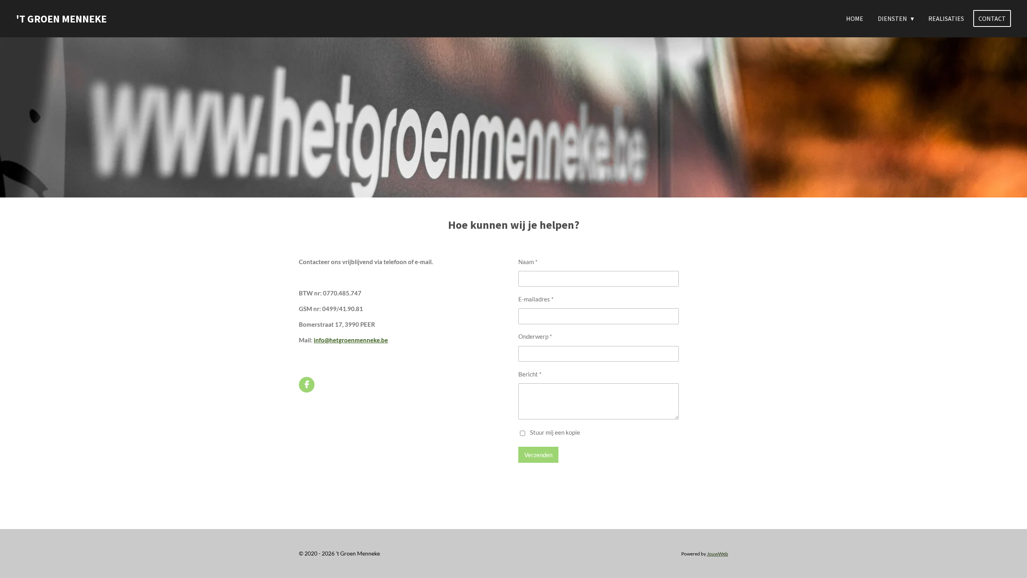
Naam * (528, 261)
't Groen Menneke (61, 18)
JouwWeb (717, 553)
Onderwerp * (535, 336)
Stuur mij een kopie (555, 432)
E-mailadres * (536, 299)
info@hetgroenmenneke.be (351, 340)
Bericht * (530, 374)
